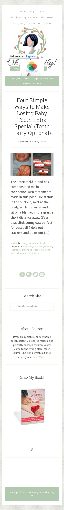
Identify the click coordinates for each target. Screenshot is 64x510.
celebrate (48, 247)
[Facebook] (22, 274)
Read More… (40, 357)
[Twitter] (35, 274)
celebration (16, 250)
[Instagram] (42, 274)
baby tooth (38, 247)
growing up (27, 250)
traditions (36, 253)
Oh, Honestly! (32, 39)
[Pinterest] (28, 274)
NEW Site (44, 492)
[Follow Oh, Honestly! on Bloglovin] (23, 57)
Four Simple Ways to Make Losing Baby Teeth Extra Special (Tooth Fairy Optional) (32, 116)
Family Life (26, 243)
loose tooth (38, 250)
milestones (21, 253)
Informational (38, 243)
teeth (29, 253)
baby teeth (27, 247)
